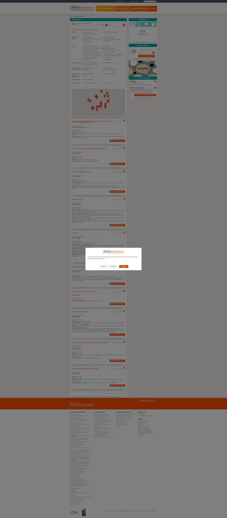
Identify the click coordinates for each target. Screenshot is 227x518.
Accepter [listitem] (123, 266)
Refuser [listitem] (103, 266)
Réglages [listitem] (113, 266)
